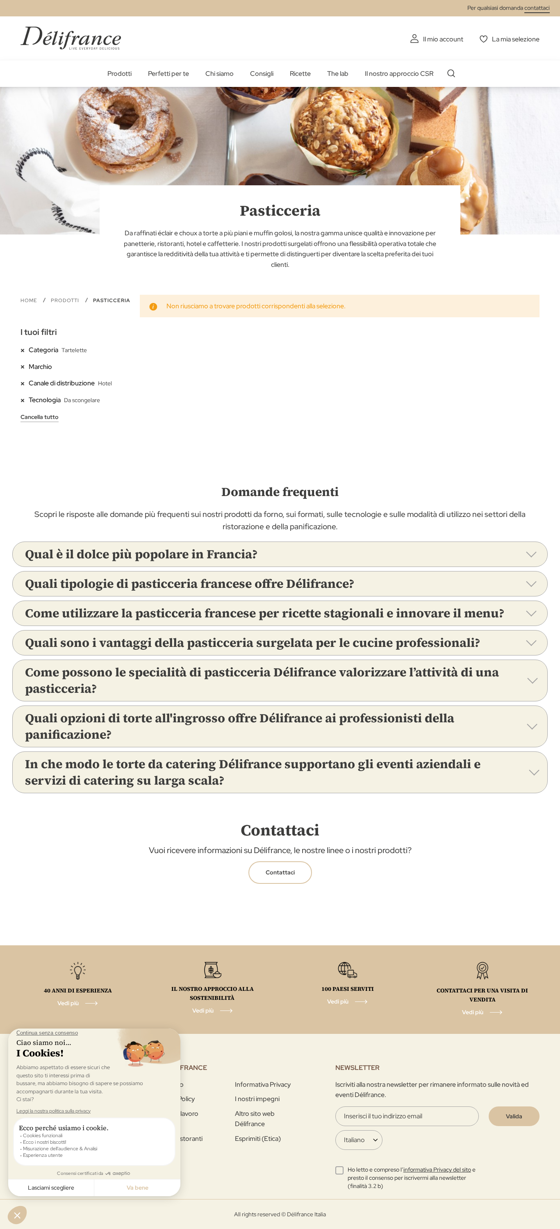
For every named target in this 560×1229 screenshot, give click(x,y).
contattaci (537, 7)
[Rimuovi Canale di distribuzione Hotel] (24, 383)
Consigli (261, 73)
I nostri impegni (257, 1099)
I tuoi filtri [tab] (38, 332)
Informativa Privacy (263, 1084)
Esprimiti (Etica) (258, 1138)
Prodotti (119, 73)
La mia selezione (516, 39)
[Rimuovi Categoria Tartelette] (24, 350)
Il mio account (443, 39)
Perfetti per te (168, 73)
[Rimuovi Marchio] (24, 366)
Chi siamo (219, 73)
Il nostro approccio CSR (399, 73)
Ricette (300, 73)
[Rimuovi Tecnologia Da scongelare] (24, 400)
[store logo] (70, 38)
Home (29, 300)
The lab (337, 73)
